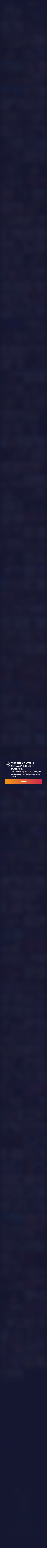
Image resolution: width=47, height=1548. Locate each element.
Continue (23, 782)
